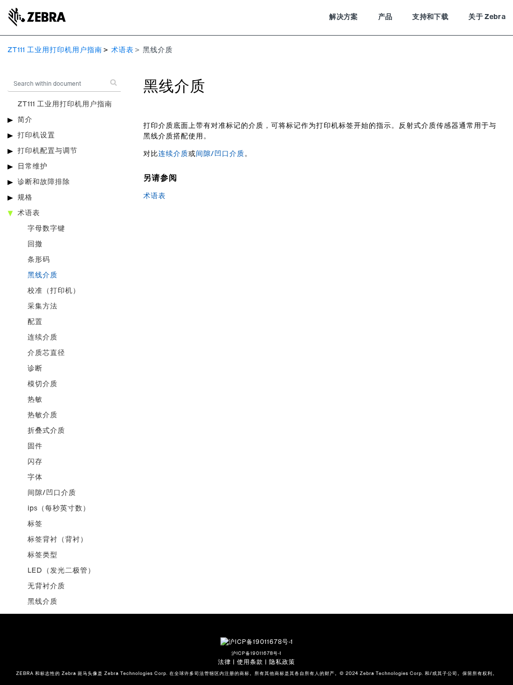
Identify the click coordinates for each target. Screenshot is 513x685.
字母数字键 (46, 228)
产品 (385, 17)
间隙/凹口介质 (52, 492)
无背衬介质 (46, 586)
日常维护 (33, 166)
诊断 (35, 368)
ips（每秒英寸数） (59, 508)
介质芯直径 (46, 353)
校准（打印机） (54, 290)
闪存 (35, 461)
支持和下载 (430, 17)
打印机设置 (36, 135)
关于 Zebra (486, 17)
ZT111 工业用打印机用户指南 (55, 50)
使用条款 (250, 662)
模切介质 (43, 384)
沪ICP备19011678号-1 (256, 653)
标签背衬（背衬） (58, 539)
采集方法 (43, 306)
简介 (25, 119)
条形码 (39, 259)
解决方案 (343, 17)
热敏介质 (43, 415)
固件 (35, 446)
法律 (224, 662)
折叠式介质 (46, 430)
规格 (25, 197)
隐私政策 (282, 662)
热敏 (35, 399)
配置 (35, 321)
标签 (35, 524)
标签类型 (43, 555)
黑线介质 (43, 275)
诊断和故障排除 (44, 182)
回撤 (35, 244)
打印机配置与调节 (48, 150)
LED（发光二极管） (61, 570)
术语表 (122, 50)
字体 (35, 477)
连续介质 (43, 337)
